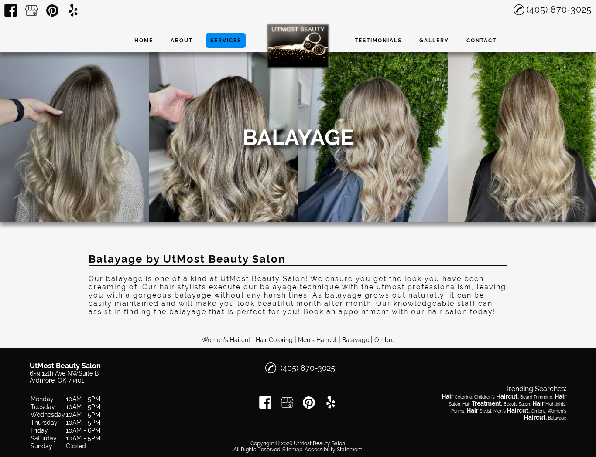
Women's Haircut (226, 339)
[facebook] (10, 10)
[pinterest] (52, 10)
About (182, 40)
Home (143, 40)
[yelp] (73, 10)
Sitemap (292, 450)
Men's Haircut (317, 339)
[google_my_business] (31, 10)
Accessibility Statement (333, 450)
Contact (481, 40)
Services (225, 40)
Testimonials (378, 40)
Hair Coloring (274, 339)
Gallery (434, 40)
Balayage (355, 339)
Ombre (384, 339)
